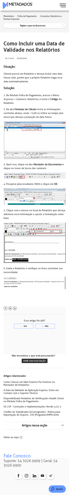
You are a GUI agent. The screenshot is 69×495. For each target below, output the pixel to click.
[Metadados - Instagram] (26, 476)
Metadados (9, 16)
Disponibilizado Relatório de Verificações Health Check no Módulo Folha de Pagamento (34, 400)
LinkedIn (15, 308)
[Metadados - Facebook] (18, 476)
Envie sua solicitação (34, 361)
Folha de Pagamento (27, 16)
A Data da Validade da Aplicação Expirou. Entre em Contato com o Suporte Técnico (31, 392)
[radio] (23, 326)
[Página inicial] (18, 5)
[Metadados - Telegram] (50, 476)
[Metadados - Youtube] (42, 476)
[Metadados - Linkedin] (34, 476)
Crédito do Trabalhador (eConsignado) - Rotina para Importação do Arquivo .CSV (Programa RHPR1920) (32, 413)
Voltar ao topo (11, 437)
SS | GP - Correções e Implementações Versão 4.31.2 (32, 406)
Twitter (10, 308)
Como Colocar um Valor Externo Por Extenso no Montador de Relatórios (29, 383)
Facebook (6, 308)
